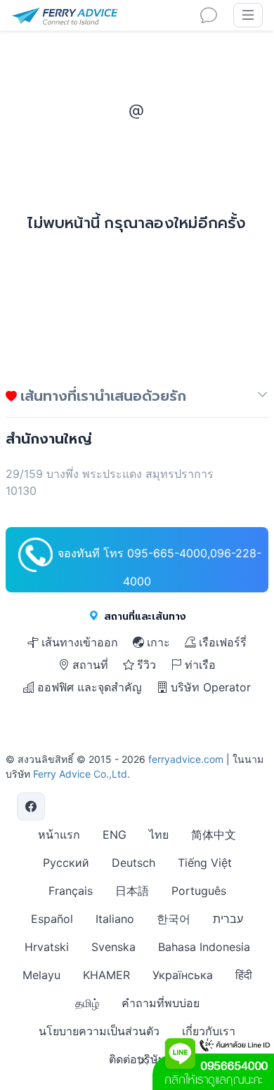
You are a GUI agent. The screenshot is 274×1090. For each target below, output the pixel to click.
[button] (262, 398)
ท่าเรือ (200, 665)
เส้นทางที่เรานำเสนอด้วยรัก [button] (101, 395)
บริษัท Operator (211, 687)
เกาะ (158, 642)
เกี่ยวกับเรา (208, 1031)
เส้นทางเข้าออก (79, 642)
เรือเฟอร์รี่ (223, 642)
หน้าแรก (59, 835)
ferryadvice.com (185, 759)
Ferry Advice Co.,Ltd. (81, 774)
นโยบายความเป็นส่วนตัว (99, 1031)
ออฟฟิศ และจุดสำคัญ (89, 687)
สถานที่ (90, 665)
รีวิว (146, 665)
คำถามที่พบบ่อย (161, 1003)
